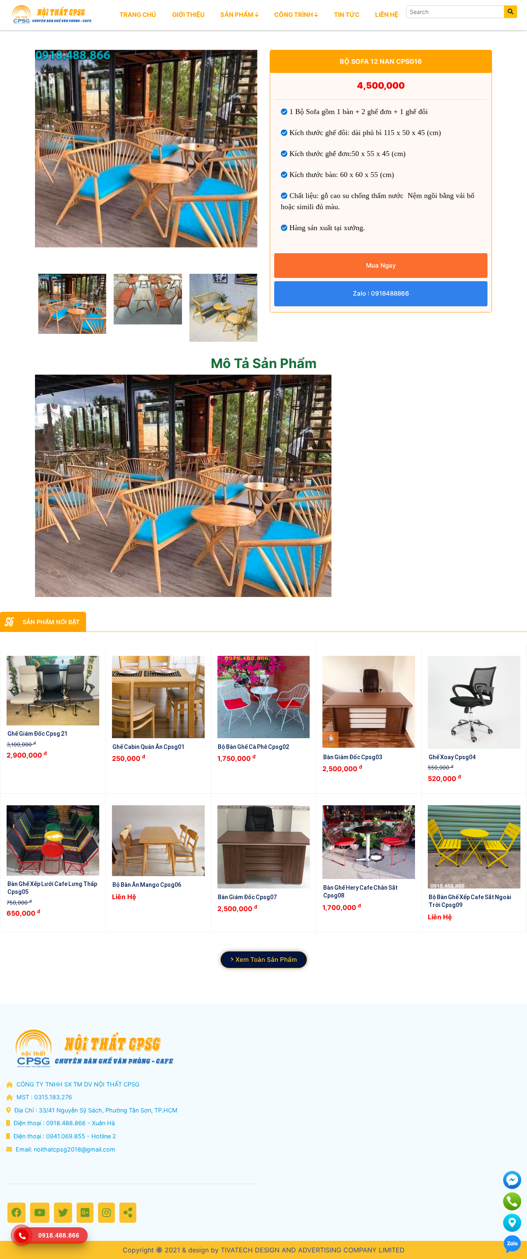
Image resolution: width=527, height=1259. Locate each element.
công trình (294, 15)
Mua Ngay (381, 265)
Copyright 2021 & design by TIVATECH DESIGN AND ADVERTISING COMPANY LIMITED (264, 1250)
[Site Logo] (51, 15)
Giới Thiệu (188, 15)
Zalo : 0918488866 (381, 293)
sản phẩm (237, 15)
